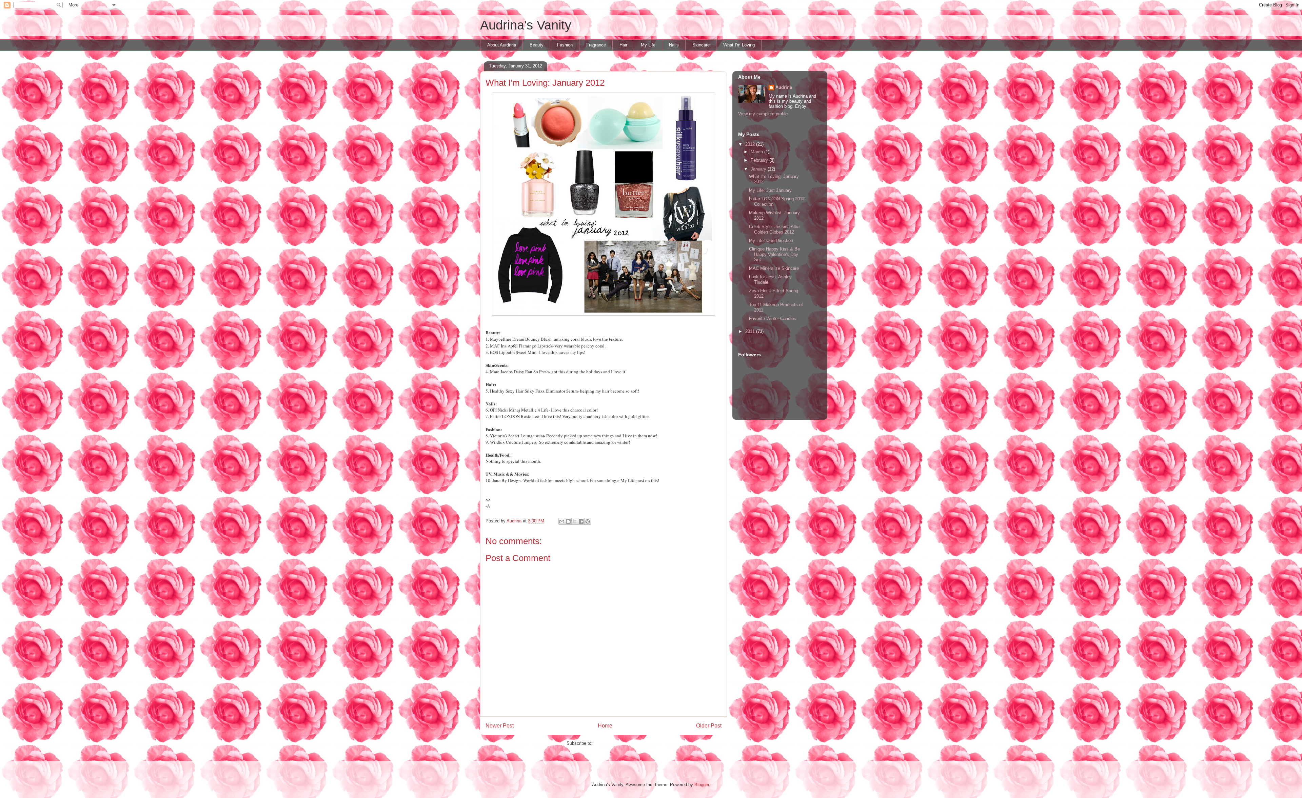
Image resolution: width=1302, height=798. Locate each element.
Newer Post (500, 726)
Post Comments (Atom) (617, 743)
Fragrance (596, 44)
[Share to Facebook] (581, 521)
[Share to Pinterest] (587, 521)
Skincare (701, 44)
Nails (674, 44)
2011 (750, 331)
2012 (750, 144)
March (757, 151)
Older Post (709, 726)
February (760, 160)
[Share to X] (574, 521)
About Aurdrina (501, 44)
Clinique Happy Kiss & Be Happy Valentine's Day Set (774, 254)
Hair (623, 44)
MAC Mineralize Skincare (774, 268)
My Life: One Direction (771, 240)
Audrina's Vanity (525, 25)
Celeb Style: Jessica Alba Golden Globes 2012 (774, 229)
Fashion (565, 44)
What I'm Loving (739, 44)
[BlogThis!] (568, 521)
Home (605, 726)
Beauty (537, 44)
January (759, 169)
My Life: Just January (770, 190)
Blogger (701, 784)
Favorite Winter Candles (772, 318)
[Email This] (561, 521)
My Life (648, 44)
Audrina (783, 87)
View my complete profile (763, 113)
